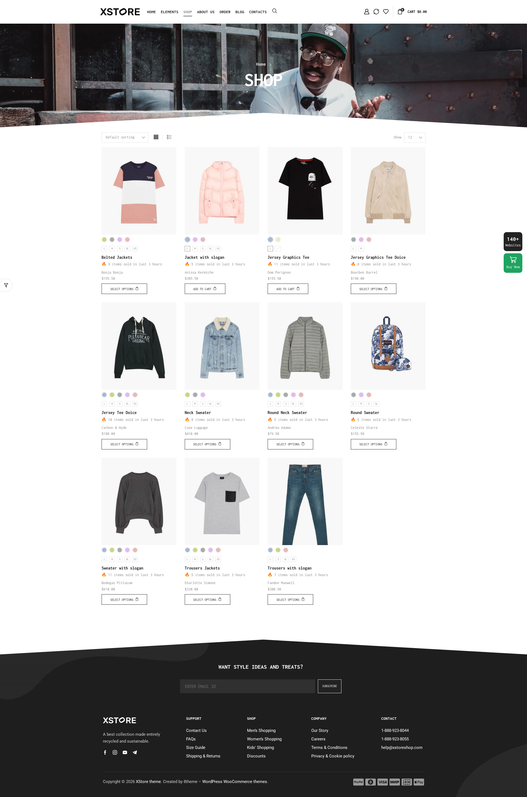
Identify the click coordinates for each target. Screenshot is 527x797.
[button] (274, 11)
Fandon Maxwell (281, 583)
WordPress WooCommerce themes (234, 781)
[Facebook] (105, 752)
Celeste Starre (364, 428)
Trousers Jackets (202, 568)
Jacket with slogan (204, 257)
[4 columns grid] (156, 137)
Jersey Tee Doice (119, 412)
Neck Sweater (198, 412)
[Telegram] (135, 752)
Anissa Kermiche (199, 272)
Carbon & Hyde (114, 428)
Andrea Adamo (279, 428)
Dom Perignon (279, 272)
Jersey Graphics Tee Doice (378, 257)
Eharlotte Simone (200, 583)
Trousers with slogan (290, 568)
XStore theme (148, 781)
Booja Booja (112, 272)
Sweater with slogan (122, 568)
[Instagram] (115, 752)
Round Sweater (365, 412)
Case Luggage (196, 428)
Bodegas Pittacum (117, 583)
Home (261, 64)
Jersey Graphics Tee (288, 257)
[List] (169, 137)
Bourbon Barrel (364, 272)
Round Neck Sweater (287, 412)
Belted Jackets (117, 257)
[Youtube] (125, 752)
